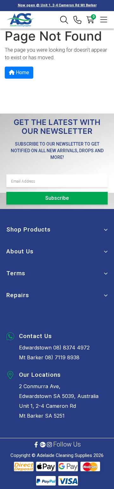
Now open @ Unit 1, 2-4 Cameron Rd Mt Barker (57, 5)
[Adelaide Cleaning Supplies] (20, 20)
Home (22, 72)
